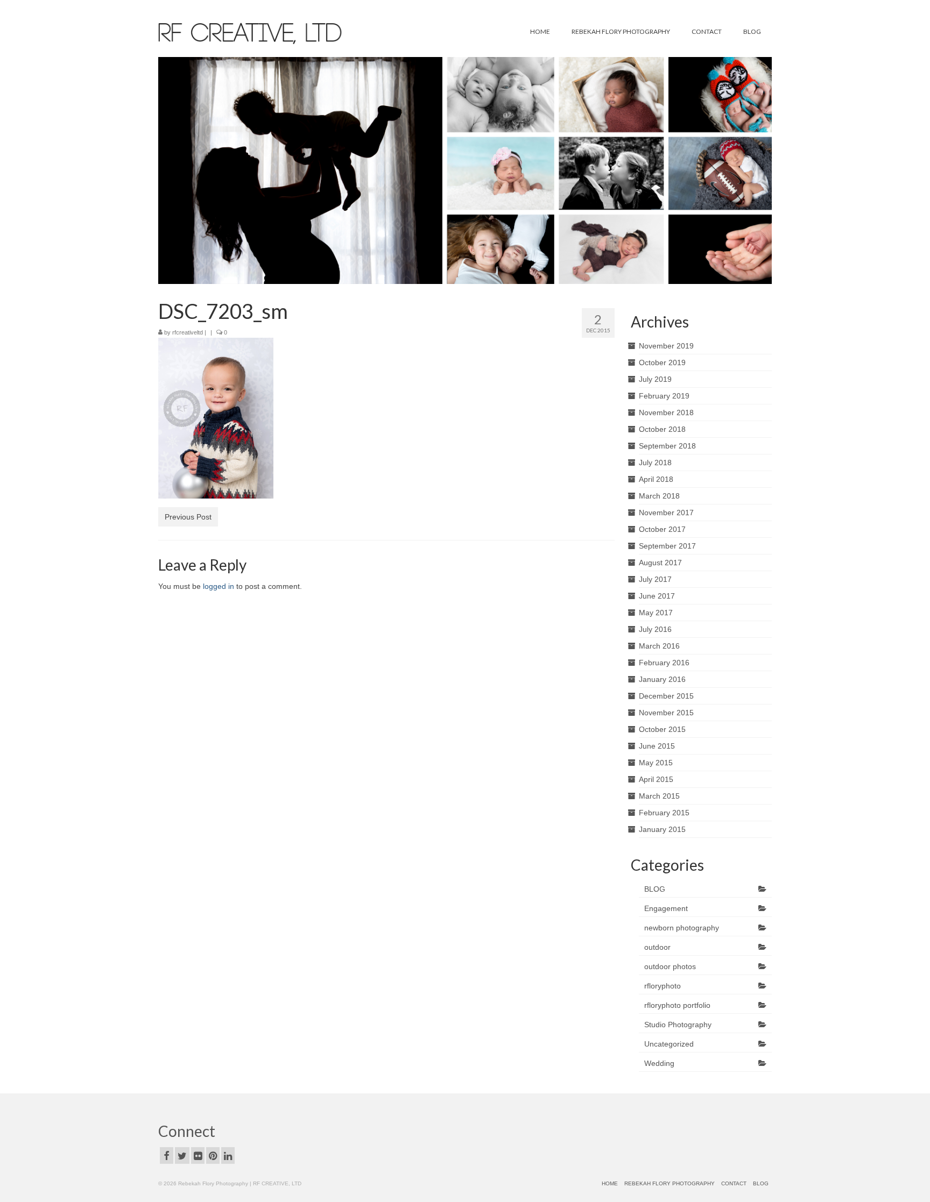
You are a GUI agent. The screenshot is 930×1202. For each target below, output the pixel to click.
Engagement (666, 908)
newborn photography (681, 927)
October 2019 (662, 362)
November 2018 (666, 412)
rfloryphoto (662, 985)
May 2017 (656, 612)
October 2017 (662, 529)
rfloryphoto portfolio (677, 1005)
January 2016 (662, 679)
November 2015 (666, 712)
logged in (218, 586)
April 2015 (656, 779)
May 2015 (656, 762)
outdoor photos (670, 966)
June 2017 (657, 596)
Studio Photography (677, 1024)
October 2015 (662, 729)
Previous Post (188, 517)
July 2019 (655, 379)
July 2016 (655, 629)
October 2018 (662, 429)
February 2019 (664, 396)
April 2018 (656, 479)
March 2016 (659, 646)
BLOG (654, 889)
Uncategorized (669, 1044)
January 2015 (662, 829)
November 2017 (666, 512)
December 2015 (666, 696)
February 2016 (664, 662)
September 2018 (667, 446)
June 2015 (657, 746)
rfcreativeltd (187, 332)
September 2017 (667, 546)
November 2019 (666, 346)
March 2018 (659, 496)
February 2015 (664, 812)
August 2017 (660, 562)
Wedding (659, 1063)
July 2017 (655, 579)
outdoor (657, 947)
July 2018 (655, 462)
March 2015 (659, 796)
